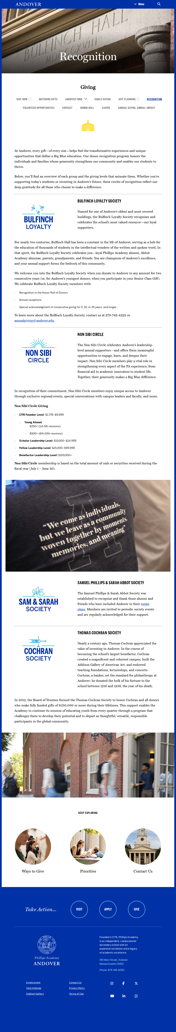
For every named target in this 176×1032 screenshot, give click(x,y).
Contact (67, 108)
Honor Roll (87, 108)
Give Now (22, 99)
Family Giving (103, 99)
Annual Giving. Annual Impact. (137, 108)
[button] (139, 4)
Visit (79, 909)
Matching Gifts (48, 99)
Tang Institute (33, 988)
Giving (88, 87)
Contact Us (75, 982)
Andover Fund (73, 99)
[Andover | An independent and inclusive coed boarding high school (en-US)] (28, 4)
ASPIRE (106, 108)
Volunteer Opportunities (39, 108)
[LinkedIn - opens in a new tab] (128, 999)
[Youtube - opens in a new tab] (116, 999)
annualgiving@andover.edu (34, 320)
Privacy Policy (77, 988)
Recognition (154, 99)
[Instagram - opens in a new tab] (116, 987)
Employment (33, 982)
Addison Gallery (35, 993)
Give (136, 909)
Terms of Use (76, 993)
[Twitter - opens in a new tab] (140, 987)
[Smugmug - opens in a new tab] (140, 999)
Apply (108, 909)
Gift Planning (127, 99)
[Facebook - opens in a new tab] (128, 987)
